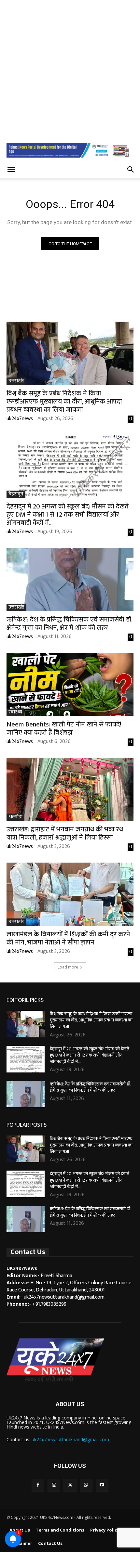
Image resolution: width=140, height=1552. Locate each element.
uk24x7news (20, 418)
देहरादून (15, 494)
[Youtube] (102, 1485)
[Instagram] (54, 1485)
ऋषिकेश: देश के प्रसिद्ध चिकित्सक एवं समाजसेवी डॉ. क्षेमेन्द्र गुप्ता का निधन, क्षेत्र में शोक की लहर (70, 623)
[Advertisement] (70, 70)
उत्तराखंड (16, 381)
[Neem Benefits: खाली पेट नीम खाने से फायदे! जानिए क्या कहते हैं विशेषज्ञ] (70, 684)
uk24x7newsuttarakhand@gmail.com (70, 1439)
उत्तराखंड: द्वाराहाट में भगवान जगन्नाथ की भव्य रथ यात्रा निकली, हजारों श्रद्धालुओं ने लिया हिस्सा (65, 833)
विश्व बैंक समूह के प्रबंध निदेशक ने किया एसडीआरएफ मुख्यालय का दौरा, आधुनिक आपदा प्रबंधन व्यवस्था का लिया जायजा (64, 401)
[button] (11, 169)
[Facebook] (38, 1485)
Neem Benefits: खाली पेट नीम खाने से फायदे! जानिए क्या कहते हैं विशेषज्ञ (64, 728)
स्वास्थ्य (15, 712)
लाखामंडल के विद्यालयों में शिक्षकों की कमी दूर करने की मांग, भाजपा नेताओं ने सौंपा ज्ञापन (68, 938)
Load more (68, 967)
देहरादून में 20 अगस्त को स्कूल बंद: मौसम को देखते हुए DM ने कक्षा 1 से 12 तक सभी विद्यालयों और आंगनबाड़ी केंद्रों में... (68, 514)
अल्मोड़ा (15, 817)
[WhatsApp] (86, 1485)
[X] (69, 1485)
